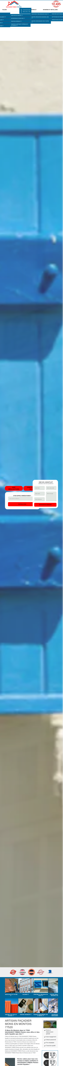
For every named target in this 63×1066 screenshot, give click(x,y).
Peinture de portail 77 (17, 15)
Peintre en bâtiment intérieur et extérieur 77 (19, 25)
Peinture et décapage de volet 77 (40, 14)
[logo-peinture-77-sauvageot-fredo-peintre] (14, 4)
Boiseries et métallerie (50, 9)
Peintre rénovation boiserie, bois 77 (40, 17)
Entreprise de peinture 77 (18, 18)
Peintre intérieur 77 (16, 21)
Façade (4, 9)
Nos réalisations (13, 488)
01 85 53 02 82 (26, 9)
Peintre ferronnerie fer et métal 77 (40, 22)
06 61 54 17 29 (26, 11)
